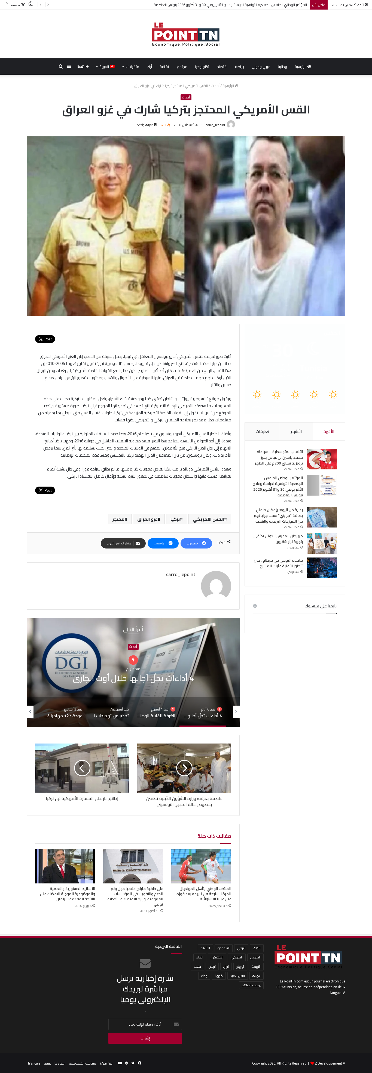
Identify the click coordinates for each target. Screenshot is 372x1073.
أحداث (215, 85)
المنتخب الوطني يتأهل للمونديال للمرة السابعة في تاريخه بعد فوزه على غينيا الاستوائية (203, 894)
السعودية (224, 948)
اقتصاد (222, 66)
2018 (257, 948)
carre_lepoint (215, 125)
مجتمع (182, 66)
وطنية (282, 66)
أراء (149, 66)
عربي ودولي (261, 66)
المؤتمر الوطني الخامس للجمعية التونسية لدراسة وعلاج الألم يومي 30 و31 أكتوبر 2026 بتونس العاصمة (278, 486)
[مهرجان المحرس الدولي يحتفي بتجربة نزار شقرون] (322, 543)
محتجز (118, 519)
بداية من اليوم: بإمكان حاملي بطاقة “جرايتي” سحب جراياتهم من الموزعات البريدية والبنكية (241, 4)
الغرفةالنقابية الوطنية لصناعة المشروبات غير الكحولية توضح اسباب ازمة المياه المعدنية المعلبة (133, 678)
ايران (226, 966)
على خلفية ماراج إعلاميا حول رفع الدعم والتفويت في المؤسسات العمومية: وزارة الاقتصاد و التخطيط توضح (135, 896)
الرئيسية (301, 66)
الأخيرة (329, 431)
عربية (47, 1063)
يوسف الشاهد (251, 985)
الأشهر (296, 431)
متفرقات (132, 66)
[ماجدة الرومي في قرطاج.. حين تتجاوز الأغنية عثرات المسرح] (322, 568)
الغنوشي (237, 957)
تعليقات (262, 431)
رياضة (239, 66)
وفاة (204, 976)
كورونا (219, 976)
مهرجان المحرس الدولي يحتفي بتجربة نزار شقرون (278, 538)
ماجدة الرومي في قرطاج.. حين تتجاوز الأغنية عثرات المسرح (278, 563)
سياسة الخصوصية (82, 1063)
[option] (133, 672)
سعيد (197, 966)
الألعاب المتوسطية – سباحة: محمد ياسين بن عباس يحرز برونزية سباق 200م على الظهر (279, 457)
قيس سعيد (237, 976)
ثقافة (164, 66)
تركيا (175, 519)
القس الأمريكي (208, 519)
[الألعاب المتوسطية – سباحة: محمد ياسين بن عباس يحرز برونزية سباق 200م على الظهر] (322, 459)
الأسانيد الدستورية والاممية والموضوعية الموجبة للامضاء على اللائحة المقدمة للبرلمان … (67, 894)
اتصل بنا (59, 1063)
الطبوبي (255, 957)
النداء (199, 957)
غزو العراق (147, 519)
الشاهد (205, 948)
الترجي (241, 948)
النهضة (256, 966)
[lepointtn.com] (186, 34)
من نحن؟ (106, 1063)
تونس (212, 966)
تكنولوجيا (202, 66)
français (34, 1063)
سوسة (256, 976)
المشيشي (217, 957)
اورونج (240, 966)
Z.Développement (328, 1063)
